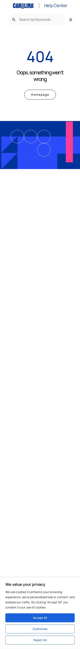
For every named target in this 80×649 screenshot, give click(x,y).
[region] (40, 613)
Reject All (40, 640)
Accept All (40, 618)
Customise (40, 629)
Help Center (55, 5)
